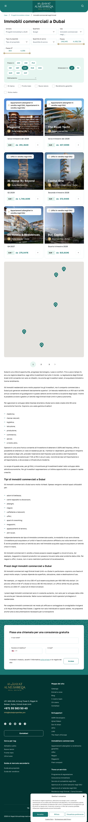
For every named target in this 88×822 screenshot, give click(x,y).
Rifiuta (56, 814)
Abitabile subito (10, 746)
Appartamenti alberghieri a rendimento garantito (66, 747)
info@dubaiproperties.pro (14, 712)
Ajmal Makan (56, 721)
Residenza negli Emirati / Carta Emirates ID (66, 792)
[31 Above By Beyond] (23, 178)
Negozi (54, 755)
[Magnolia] (23, 124)
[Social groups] (5, 724)
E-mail (50, 648)
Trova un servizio (58, 769)
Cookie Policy (49, 819)
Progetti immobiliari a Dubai (20, 15)
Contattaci (55, 706)
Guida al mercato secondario (16, 763)
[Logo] (44, 6)
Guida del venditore (11, 771)
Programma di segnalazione (62, 774)
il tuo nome (15, 637)
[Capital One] (64, 178)
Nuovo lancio (9, 749)
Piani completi (56, 762)
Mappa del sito (57, 684)
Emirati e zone (56, 692)
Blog (53, 695)
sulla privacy (45, 660)
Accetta (40, 814)
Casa (5, 15)
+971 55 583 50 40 (16, 708)
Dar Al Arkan (56, 724)
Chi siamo (55, 702)
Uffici (53, 752)
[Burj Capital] (64, 232)
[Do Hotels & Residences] (23, 232)
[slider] (58, 44)
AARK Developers (58, 718)
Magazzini (55, 759)
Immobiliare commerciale (62, 741)
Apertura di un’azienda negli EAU (64, 788)
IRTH (53, 728)
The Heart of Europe (59, 735)
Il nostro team (56, 699)
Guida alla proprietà (11, 768)
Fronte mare (9, 753)
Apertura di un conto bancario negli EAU (66, 785)
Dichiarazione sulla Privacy (63, 819)
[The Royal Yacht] (64, 124)
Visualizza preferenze (75, 814)
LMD (53, 731)
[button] (84, 796)
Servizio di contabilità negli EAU (63, 781)
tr (28, 808)
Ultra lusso (8, 756)
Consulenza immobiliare (60, 778)
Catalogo (54, 689)
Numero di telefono (18, 648)
